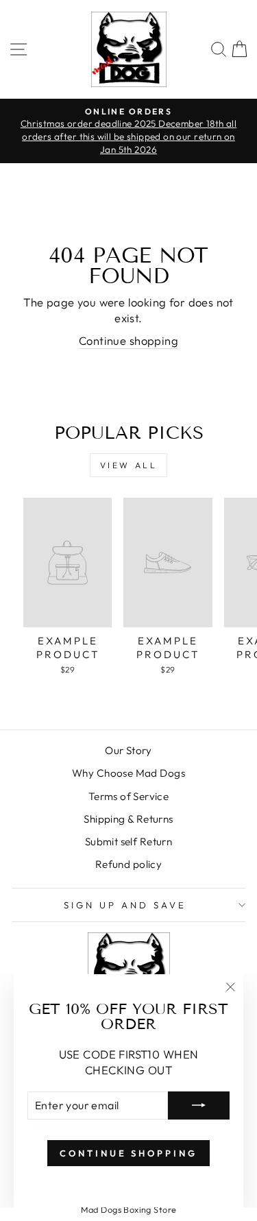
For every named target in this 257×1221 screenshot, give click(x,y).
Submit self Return (128, 841)
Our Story (128, 750)
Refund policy (128, 864)
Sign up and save (125, 904)
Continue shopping (128, 340)
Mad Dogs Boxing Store (129, 1209)
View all (129, 465)
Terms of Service (128, 796)
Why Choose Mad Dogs (128, 772)
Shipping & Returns (128, 818)
